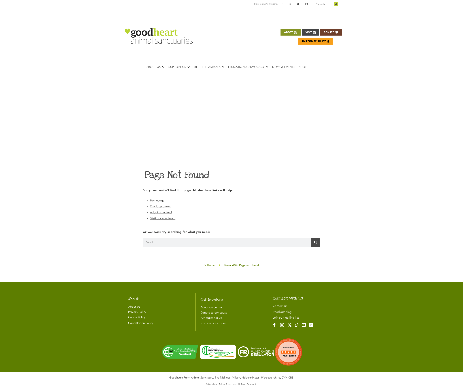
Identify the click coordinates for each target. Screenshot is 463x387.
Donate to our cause (214, 312)
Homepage (157, 200)
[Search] (336, 4)
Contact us (280, 306)
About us (134, 306)
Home (211, 265)
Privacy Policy (137, 312)
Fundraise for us (211, 317)
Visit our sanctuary (162, 218)
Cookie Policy (137, 317)
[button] (156, 67)
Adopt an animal (161, 212)
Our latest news (160, 206)
